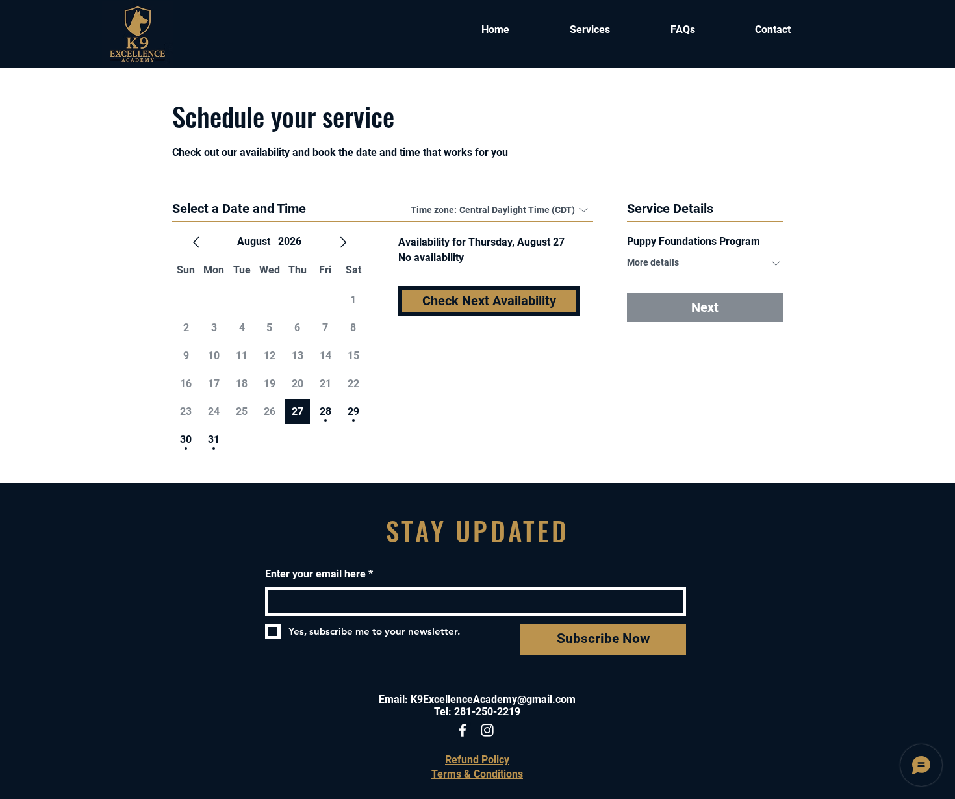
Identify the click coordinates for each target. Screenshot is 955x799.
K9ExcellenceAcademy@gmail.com (493, 699)
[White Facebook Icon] (462, 730)
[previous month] (196, 242)
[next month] (343, 242)
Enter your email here (319, 574)
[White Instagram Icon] (487, 730)
